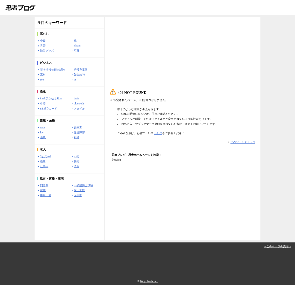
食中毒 (78, 127)
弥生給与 (79, 74)
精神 (76, 137)
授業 (43, 190)
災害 (43, 45)
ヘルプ (158, 133)
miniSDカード (48, 108)
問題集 (44, 185)
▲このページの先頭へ (277, 246)
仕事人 (44, 166)
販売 (76, 161)
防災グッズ (47, 50)
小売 (76, 156)
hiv (42, 132)
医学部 (78, 195)
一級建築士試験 (83, 185)
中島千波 (45, 195)
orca (42, 127)
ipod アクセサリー (51, 98)
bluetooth (79, 103)
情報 (76, 166)
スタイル (79, 108)
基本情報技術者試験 (52, 69)
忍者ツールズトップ (242, 142)
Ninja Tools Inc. (149, 281)
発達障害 (79, 132)
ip (75, 79)
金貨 (43, 40)
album (77, 45)
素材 (43, 74)
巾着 (43, 103)
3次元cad (45, 156)
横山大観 (79, 190)
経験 (43, 161)
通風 (43, 137)
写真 (76, 50)
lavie (76, 98)
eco (42, 79)
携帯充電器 (81, 69)
